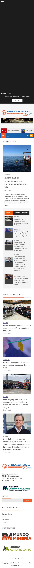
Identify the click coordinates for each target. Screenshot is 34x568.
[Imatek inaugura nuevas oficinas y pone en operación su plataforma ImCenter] (9, 221)
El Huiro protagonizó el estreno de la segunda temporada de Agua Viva (21, 234)
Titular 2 (16, 274)
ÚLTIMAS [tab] (8, 213)
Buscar (5, 496)
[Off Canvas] (2, 1)
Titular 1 (16, 216)
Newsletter (22, 96)
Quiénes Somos (8, 96)
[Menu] (8, 135)
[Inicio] (3, 135)
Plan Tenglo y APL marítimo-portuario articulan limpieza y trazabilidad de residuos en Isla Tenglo (21, 246)
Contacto (28, 96)
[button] (8, 135)
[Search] (28, 135)
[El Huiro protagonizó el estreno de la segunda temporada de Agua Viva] (9, 233)
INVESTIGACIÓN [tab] (25, 213)
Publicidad (16, 96)
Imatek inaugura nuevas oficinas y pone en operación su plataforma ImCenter (17, 328)
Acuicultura (8, 174)
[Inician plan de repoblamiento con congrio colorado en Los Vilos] (17, 158)
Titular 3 (16, 240)
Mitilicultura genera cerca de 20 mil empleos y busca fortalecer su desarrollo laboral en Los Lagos (21, 280)
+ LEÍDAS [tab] (17, 213)
